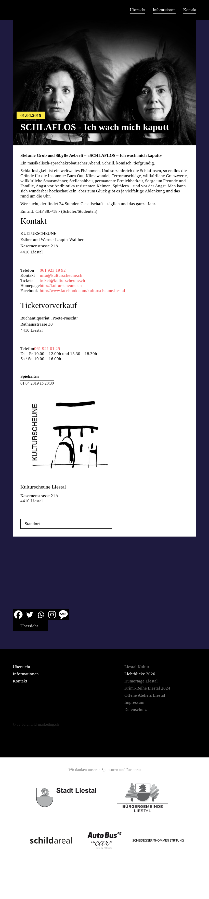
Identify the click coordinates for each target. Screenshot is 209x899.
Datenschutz (135, 709)
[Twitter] (29, 614)
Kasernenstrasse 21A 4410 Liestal (39, 498)
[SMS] (63, 614)
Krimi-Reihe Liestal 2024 (147, 688)
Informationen (164, 10)
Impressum (134, 702)
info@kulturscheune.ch (61, 275)
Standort (32, 523)
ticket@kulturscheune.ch (62, 280)
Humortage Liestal (141, 681)
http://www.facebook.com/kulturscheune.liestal (82, 290)
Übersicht (137, 10)
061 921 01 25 (47, 348)
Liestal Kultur (136, 666)
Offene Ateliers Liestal (144, 695)
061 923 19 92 (53, 270)
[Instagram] (52, 614)
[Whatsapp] (40, 614)
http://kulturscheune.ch (61, 285)
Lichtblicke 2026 (139, 674)
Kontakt (189, 10)
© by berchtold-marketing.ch (36, 724)
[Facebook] (18, 614)
